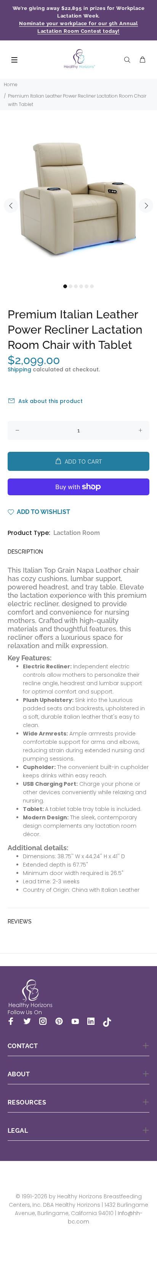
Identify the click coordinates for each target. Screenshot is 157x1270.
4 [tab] (81, 286)
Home (11, 84)
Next (146, 205)
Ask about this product (50, 401)
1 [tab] (65, 286)
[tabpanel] (78, 201)
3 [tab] (76, 286)
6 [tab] (92, 286)
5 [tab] (86, 286)
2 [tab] (70, 286)
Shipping (19, 369)
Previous (11, 205)
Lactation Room (76, 532)
